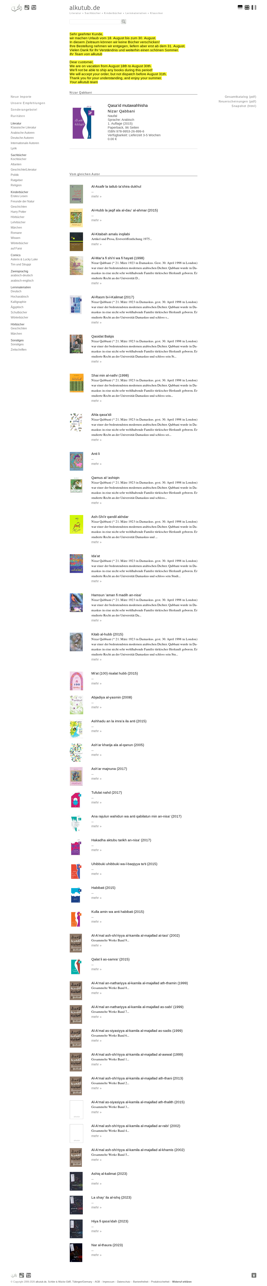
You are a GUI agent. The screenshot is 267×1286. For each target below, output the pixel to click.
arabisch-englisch (22, 280)
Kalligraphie (18, 301)
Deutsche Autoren (22, 137)
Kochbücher (18, 159)
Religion (16, 185)
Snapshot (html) (244, 106)
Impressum (108, 1281)
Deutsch (16, 291)
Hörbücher (17, 217)
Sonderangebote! (24, 109)
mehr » (96, 196)
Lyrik (14, 148)
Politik (15, 174)
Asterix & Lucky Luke (24, 259)
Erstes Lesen (19, 196)
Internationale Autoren (25, 143)
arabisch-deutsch (22, 275)
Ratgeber (17, 180)
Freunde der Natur (22, 201)
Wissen (15, 237)
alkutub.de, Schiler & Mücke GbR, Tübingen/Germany (64, 1281)
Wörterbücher (19, 243)
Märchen (16, 227)
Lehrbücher (18, 222)
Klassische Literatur (23, 127)
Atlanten (16, 164)
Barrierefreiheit (140, 1281)
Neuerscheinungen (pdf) (237, 101)
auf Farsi (16, 248)
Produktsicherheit (160, 1281)
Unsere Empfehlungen (28, 103)
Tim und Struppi (21, 264)
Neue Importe (21, 96)
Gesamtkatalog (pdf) (240, 96)
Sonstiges (17, 344)
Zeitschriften (19, 349)
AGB (97, 1281)
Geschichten (19, 206)
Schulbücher (19, 312)
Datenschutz (123, 1281)
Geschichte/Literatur (24, 169)
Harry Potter (18, 211)
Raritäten (18, 116)
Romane (16, 232)
